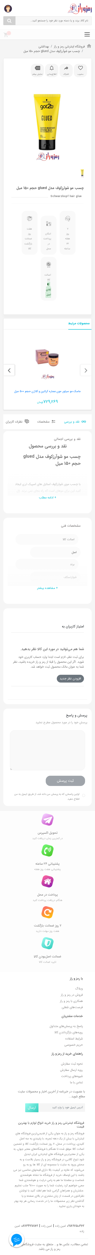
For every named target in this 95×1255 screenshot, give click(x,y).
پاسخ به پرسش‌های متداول (66, 1026)
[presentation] (85, 370)
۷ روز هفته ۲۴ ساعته (67, 239)
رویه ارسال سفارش (71, 1070)
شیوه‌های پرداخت (72, 1076)
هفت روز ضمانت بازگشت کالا (28, 239)
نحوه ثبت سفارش (72, 1063)
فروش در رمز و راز (72, 994)
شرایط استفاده (74, 1038)
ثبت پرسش (65, 781)
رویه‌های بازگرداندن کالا (68, 1032)
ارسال (32, 1107)
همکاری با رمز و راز (71, 1001)
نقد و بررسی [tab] (72, 421)
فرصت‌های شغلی (72, 1007)
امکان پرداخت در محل (47, 241)
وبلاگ (79, 988)
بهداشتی (43, 46)
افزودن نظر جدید (70, 678)
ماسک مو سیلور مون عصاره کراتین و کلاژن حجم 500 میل (47, 391)
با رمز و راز (76, 978)
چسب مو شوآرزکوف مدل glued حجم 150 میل (51, 51)
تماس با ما (76, 1082)
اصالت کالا (47, 285)
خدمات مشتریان (72, 1016)
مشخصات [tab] (43, 421)
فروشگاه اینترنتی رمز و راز (69, 46)
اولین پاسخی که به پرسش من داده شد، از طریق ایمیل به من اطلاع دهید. (47, 796)
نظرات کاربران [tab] (14, 421)
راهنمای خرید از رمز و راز (67, 1053)
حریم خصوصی (73, 1044)
